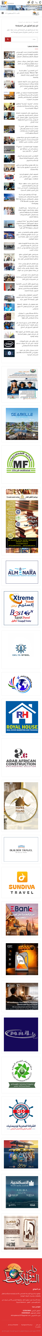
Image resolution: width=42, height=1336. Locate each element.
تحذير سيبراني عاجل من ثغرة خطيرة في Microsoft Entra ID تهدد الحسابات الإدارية (27, 353)
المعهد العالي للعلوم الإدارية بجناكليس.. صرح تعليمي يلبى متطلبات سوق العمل (28, 177)
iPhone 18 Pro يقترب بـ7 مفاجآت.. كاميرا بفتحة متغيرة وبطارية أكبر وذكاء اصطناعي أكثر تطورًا (28, 316)
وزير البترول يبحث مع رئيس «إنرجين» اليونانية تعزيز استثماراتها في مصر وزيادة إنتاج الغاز (27, 277)
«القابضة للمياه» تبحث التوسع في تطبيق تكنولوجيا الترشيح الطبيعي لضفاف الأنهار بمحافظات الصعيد (27, 55)
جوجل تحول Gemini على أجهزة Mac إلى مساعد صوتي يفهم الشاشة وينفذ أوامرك (27, 334)
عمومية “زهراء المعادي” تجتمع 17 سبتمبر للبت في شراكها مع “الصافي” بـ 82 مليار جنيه (27, 149)
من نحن (38, 1325)
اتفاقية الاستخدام (13, 1325)
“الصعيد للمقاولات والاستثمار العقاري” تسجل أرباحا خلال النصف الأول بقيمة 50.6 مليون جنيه (27, 297)
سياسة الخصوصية (26, 1325)
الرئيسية (36, 22)
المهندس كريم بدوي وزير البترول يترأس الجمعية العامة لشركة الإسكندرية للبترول (28, 158)
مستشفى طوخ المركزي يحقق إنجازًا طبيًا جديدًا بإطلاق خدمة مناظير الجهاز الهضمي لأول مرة (28, 257)
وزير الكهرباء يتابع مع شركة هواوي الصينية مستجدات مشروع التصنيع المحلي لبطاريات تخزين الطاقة (27, 140)
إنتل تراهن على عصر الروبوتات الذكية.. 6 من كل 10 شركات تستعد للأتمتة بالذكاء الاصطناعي (27, 344)
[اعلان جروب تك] (21, 3)
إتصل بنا (37, 1327)
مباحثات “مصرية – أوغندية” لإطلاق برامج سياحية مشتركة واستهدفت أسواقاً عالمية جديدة (27, 106)
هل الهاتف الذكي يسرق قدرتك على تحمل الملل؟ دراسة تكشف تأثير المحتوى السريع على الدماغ (27, 325)
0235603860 (27, 1311)
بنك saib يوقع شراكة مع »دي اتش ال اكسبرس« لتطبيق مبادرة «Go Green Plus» (27, 167)
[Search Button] (8, 39)
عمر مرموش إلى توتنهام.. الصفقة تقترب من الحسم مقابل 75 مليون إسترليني (27, 307)
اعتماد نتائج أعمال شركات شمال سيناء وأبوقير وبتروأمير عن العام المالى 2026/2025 (27, 64)
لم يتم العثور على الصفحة (25, 22)
